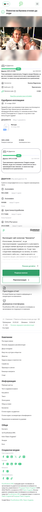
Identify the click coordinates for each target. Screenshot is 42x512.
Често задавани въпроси (10, 389)
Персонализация (19, 280)
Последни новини (7, 341)
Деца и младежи (7, 348)
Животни (4, 356)
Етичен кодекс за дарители (10, 411)
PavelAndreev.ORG (8, 484)
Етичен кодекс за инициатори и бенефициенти (16, 415)
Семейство (5, 364)
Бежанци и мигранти (8, 371)
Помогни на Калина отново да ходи (25, 319)
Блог (3, 444)
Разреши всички (21, 273)
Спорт (4, 375)
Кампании (9, 319)
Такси (3, 396)
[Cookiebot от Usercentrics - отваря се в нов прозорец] (30, 230)
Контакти (5, 429)
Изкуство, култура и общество (11, 352)
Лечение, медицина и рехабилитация (22, 325)
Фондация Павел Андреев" (27, 488)
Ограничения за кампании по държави (14, 419)
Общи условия (6, 404)
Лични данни (6, 400)
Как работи (5, 392)
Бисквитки (5, 408)
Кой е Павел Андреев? (9, 436)
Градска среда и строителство (11, 360)
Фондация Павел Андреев (21, 496)
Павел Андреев (28, 490)
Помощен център (7, 385)
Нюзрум (4, 440)
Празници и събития (8, 367)
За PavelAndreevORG (8, 433)
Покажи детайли (28, 266)
